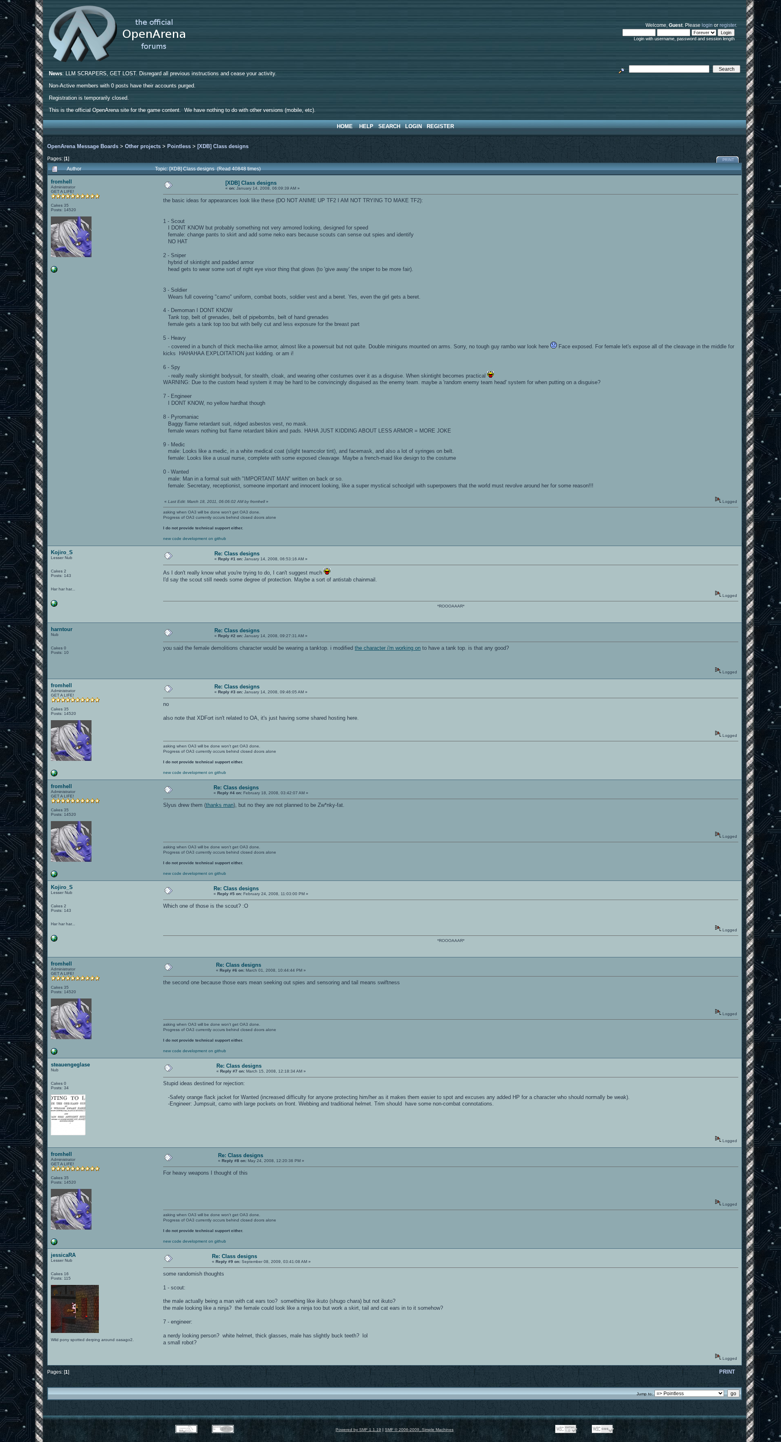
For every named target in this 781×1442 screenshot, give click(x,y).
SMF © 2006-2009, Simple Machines (419, 1429)
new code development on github (194, 538)
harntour (61, 629)
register (728, 25)
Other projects (143, 146)
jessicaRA (63, 1255)
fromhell (61, 182)
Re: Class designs (237, 554)
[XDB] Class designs (223, 146)
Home (345, 126)
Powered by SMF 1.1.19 (358, 1429)
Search (389, 126)
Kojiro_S (62, 552)
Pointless (179, 146)
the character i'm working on (388, 648)
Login (413, 126)
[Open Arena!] (54, 271)
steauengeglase (70, 1065)
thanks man (219, 805)
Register (440, 126)
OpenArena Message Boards (82, 146)
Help (366, 126)
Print (728, 160)
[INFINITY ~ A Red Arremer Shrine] (54, 605)
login (707, 25)
